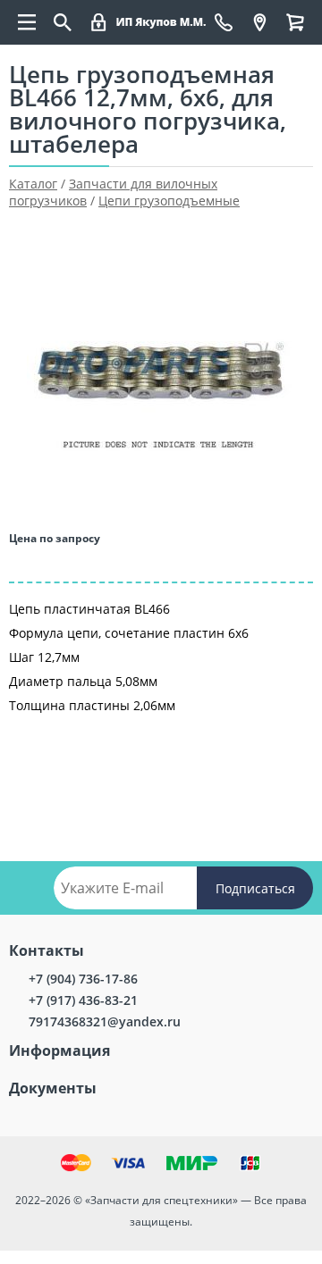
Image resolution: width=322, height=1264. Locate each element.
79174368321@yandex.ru (105, 1021)
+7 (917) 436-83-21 (83, 1000)
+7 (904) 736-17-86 (83, 978)
